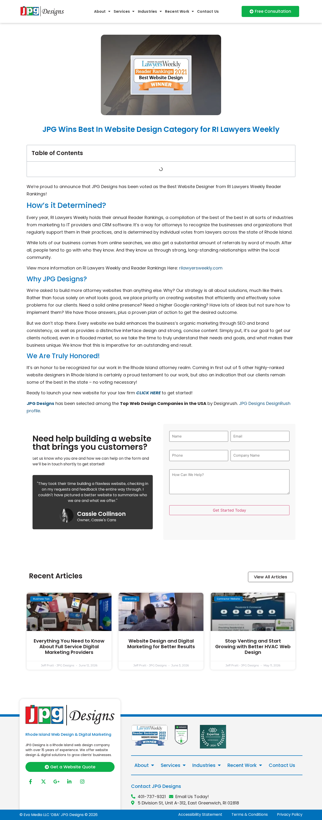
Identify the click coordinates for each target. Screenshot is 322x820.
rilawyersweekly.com (201, 268)
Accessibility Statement (200, 814)
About (100, 11)
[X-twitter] (43, 781)
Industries (147, 11)
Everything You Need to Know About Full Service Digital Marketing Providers (69, 647)
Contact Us (208, 11)
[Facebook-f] (30, 781)
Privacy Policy (289, 814)
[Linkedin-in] (69, 781)
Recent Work (177, 11)
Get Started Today (229, 510)
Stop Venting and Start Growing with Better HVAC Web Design (253, 647)
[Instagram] (82, 781)
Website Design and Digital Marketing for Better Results (161, 644)
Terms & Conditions (249, 814)
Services (122, 11)
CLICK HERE (148, 393)
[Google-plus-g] (56, 781)
